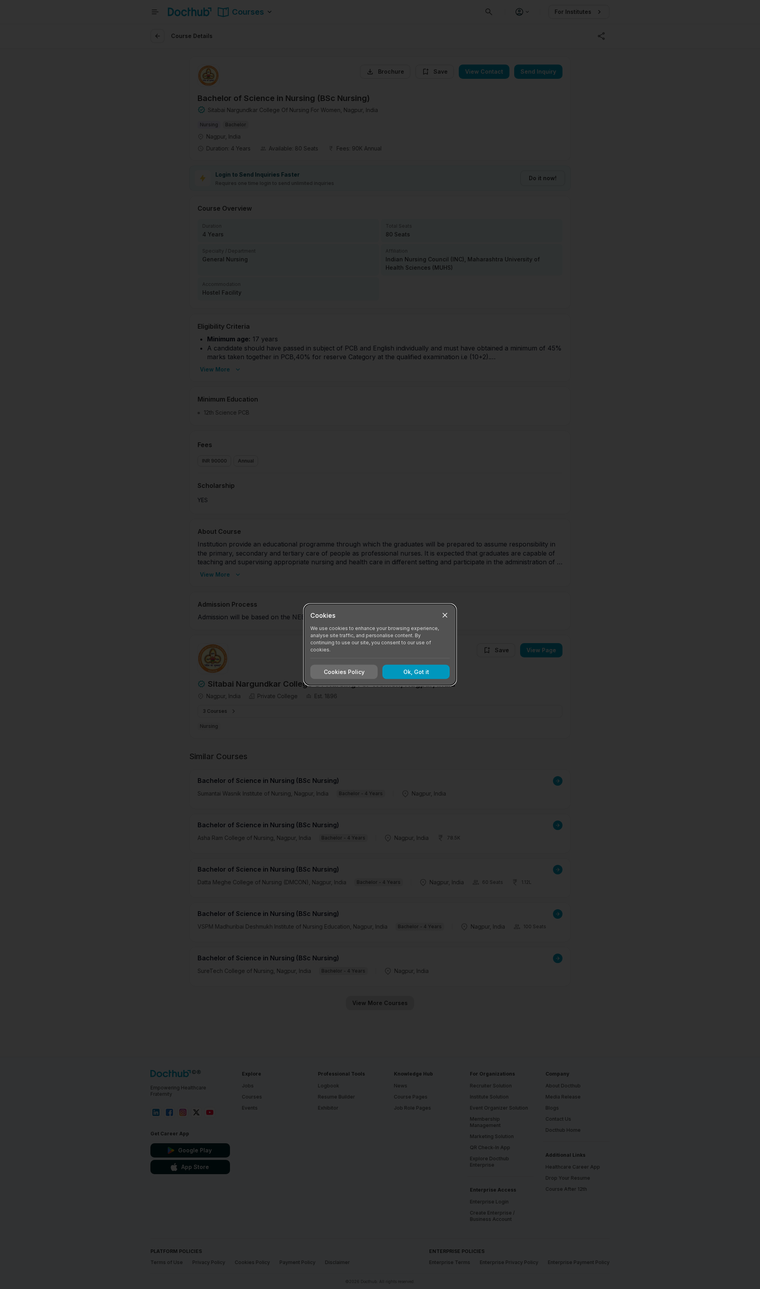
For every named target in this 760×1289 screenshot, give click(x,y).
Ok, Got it (416, 671)
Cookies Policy (344, 671)
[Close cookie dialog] (445, 615)
